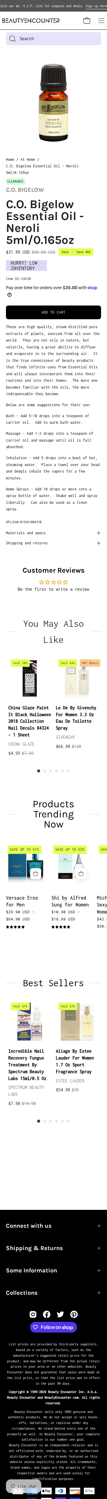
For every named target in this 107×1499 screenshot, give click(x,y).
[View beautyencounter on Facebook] (46, 1314)
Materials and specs (25, 533)
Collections (22, 1292)
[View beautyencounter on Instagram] (33, 1314)
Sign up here (96, 6)
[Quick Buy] (35, 873)
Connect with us (29, 1225)
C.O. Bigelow (25, 189)
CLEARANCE (15, 181)
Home (10, 159)
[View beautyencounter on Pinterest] (74, 1314)
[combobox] (53, 38)
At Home (28, 159)
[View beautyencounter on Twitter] (60, 1314)
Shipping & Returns (34, 1248)
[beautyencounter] (31, 20)
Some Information (31, 1270)
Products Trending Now (53, 814)
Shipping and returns (27, 543)
